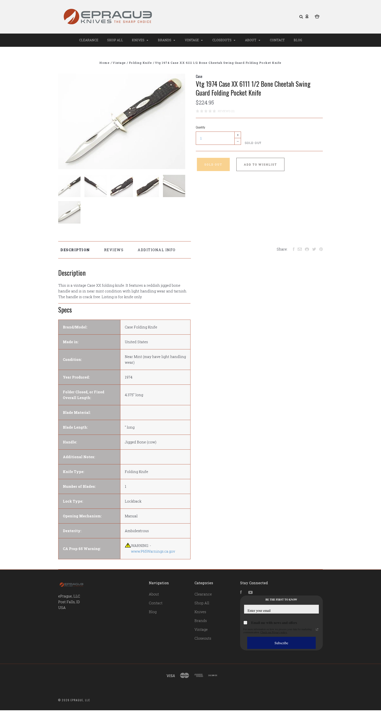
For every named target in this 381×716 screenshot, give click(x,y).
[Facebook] (241, 592)
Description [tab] (75, 249)
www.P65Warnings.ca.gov (153, 551)
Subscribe (281, 643)
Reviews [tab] (114, 249)
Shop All (115, 40)
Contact (277, 40)
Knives (138, 40)
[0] (317, 16)
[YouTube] (250, 592)
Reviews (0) (226, 111)
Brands (165, 40)
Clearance (88, 40)
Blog (298, 40)
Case (199, 76)
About (251, 40)
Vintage (192, 40)
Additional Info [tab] (157, 249)
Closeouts (222, 40)
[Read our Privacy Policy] (317, 629)
